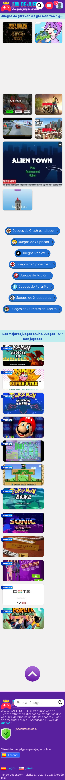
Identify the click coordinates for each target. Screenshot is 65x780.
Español (13, 755)
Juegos (5, 723)
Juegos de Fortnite (33, 286)
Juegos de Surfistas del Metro (34, 309)
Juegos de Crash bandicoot (34, 231)
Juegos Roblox (33, 253)
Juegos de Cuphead (33, 242)
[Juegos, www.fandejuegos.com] (22, 6)
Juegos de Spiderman (34, 264)
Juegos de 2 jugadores (33, 298)
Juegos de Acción (33, 275)
